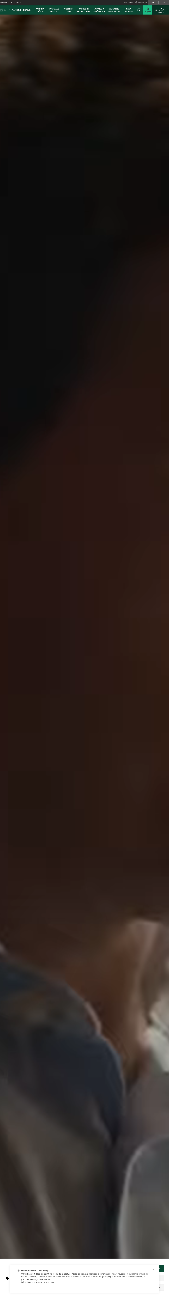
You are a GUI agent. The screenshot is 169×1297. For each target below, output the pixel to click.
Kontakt (130, 2)
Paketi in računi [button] (40, 10)
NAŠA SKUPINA (129, 10)
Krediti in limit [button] (68, 10)
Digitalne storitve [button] (54, 10)
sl (153, 2)
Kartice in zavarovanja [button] (83, 10)
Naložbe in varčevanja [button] (99, 10)
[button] (154, 1269)
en (164, 2)
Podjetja (17, 2)
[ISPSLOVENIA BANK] (15, 10)
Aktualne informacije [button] (114, 10)
